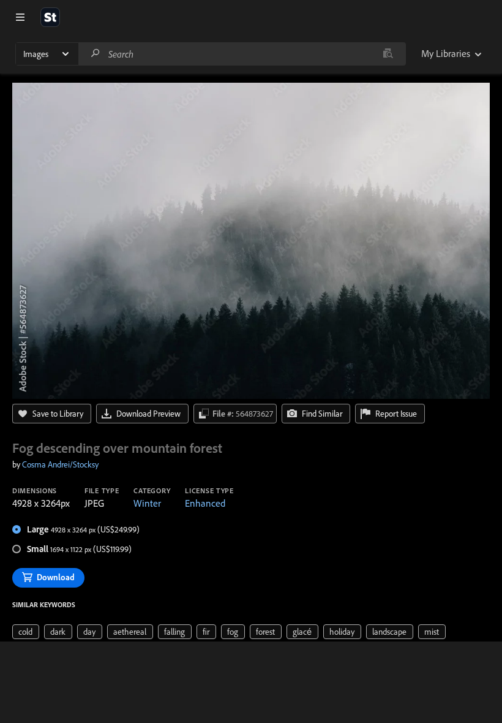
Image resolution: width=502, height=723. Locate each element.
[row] (25, 631)
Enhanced (205, 503)
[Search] (95, 53)
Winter (147, 503)
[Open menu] (20, 17)
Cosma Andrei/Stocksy (60, 464)
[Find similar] (387, 54)
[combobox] (241, 54)
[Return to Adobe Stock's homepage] (50, 17)
